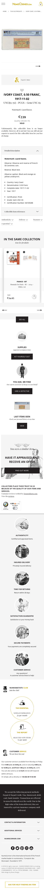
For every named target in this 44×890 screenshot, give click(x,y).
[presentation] (5, 66)
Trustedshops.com (30, 494)
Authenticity (6, 219)
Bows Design (15, 872)
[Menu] (19, 502)
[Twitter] (17, 848)
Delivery (22, 219)
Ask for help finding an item (22, 884)
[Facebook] (13, 848)
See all (22, 319)
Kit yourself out (22, 356)
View (22, 426)
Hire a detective (22, 391)
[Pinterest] (22, 848)
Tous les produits (16, 11)
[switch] (15, 508)
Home (4, 11)
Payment (36, 219)
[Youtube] (31, 848)
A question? (6, 223)
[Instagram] (27, 848)
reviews (11, 496)
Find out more (22, 470)
